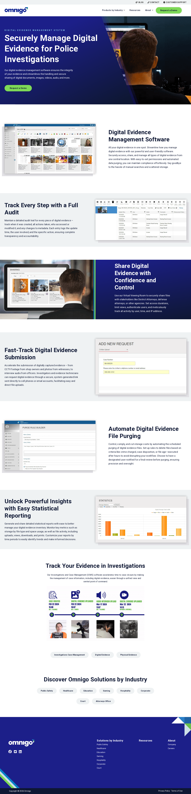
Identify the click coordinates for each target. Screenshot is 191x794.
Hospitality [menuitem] (101, 760)
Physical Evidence (128, 655)
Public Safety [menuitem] (102, 744)
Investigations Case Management (69, 655)
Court (82, 701)
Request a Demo (168, 10)
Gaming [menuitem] (100, 756)
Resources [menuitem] (145, 741)
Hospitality (125, 691)
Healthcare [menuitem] (101, 748)
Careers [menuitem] (171, 748)
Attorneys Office (103, 701)
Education (88, 691)
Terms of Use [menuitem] (177, 791)
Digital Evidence (102, 655)
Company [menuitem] (172, 744)
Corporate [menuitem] (101, 764)
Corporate (145, 691)
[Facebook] (10, 751)
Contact (154, 2)
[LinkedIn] (20, 751)
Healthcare (68, 691)
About (148, 10)
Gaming (106, 691)
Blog (141, 2)
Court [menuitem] (99, 768)
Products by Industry (112, 10)
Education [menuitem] (101, 752)
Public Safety (47, 691)
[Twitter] (15, 751)
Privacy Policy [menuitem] (164, 791)
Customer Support (176, 2)
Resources (135, 10)
